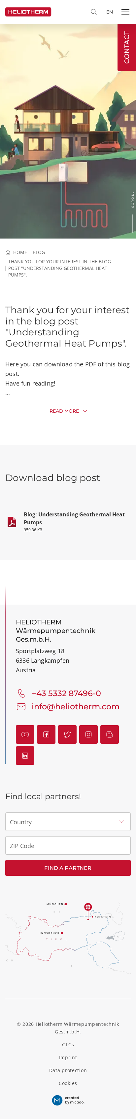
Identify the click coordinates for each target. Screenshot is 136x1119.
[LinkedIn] (25, 755)
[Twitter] (67, 734)
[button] (125, 12)
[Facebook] (46, 734)
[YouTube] (25, 734)
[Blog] (109, 734)
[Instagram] (88, 734)
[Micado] (68, 1100)
